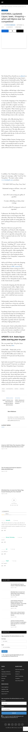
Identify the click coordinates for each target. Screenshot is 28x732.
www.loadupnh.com (7, 180)
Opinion (16, 388)
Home (2, 6)
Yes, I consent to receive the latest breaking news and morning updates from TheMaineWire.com (12, 655)
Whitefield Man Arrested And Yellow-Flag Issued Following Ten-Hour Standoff (12, 490)
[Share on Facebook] (5, 31)
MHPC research (15, 266)
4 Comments (9, 27)
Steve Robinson (10, 25)
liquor (3, 388)
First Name (4, 638)
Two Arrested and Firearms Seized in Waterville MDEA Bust (11, 468)
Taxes (3, 391)
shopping (22, 388)
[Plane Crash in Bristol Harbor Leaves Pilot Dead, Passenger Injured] (5, 614)
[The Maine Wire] (14, 2)
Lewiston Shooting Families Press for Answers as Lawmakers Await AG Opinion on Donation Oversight (18, 623)
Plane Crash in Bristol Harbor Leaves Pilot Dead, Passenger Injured (18, 613)
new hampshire (9, 388)
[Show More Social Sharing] (25, 31)
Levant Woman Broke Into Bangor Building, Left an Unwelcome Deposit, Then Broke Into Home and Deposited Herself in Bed (18, 603)
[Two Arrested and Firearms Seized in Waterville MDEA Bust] (14, 459)
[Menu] (2, 2)
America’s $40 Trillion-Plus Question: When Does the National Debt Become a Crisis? (13, 446)
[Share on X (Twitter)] (12, 31)
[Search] (26, 2)
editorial (22, 76)
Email (3, 644)
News (6, 6)
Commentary (9, 6)
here (13, 345)
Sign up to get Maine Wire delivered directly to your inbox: (13, 636)
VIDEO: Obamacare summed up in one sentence (19, 401)
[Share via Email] (19, 31)
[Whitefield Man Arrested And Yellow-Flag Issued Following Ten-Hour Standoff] (14, 481)
